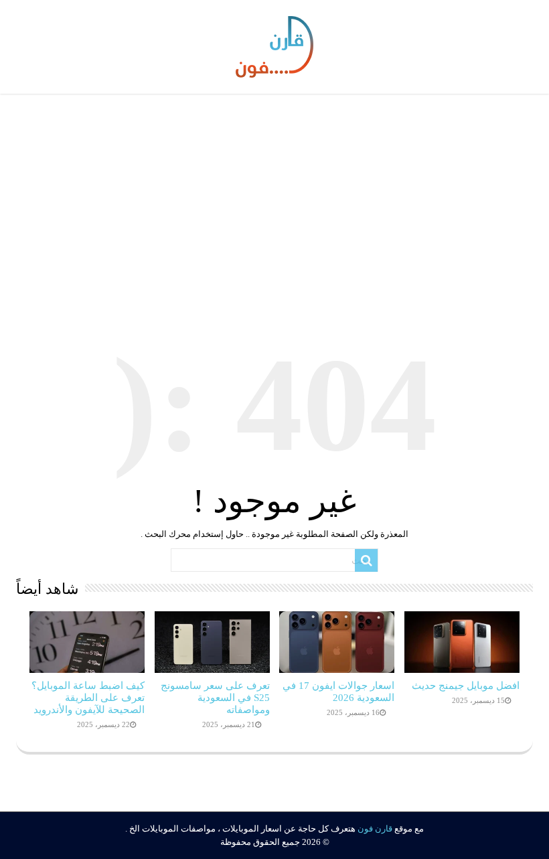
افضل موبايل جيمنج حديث (466, 685)
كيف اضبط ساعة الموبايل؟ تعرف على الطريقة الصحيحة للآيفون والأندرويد (88, 697)
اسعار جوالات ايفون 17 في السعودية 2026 (338, 691)
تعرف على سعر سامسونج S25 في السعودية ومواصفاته (215, 697)
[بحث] (366, 560)
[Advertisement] (274, 204)
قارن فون (375, 829)
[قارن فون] (274, 44)
